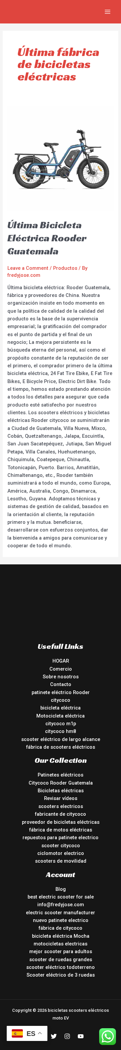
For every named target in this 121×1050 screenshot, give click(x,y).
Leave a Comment (27, 268)
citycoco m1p (60, 724)
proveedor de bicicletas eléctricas (60, 822)
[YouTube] (81, 1036)
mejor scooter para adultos (60, 951)
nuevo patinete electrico (60, 920)
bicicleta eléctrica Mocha (60, 936)
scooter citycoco (60, 846)
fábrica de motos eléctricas (60, 830)
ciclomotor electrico (60, 853)
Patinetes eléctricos (60, 775)
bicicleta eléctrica (60, 708)
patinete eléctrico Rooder (61, 692)
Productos (65, 268)
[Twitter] (54, 1036)
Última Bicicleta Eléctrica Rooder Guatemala (46, 238)
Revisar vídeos (60, 798)
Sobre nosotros (61, 677)
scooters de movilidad (60, 861)
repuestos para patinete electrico (60, 838)
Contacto (60, 684)
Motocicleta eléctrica (60, 716)
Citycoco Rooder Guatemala (61, 783)
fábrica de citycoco (60, 928)
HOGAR (60, 661)
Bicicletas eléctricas (61, 791)
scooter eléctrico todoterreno (60, 967)
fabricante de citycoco (60, 814)
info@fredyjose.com (60, 905)
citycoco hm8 (60, 731)
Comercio (60, 669)
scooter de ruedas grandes (60, 959)
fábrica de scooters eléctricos (60, 747)
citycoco (60, 700)
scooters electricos (60, 806)
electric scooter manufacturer (60, 913)
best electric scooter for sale (61, 897)
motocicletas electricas (60, 944)
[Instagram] (67, 1036)
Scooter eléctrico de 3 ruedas (61, 975)
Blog (60, 889)
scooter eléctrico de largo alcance (60, 739)
